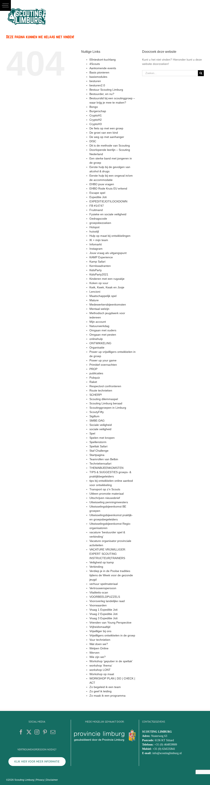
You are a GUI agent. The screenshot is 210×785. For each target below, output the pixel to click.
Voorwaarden (98, 605)
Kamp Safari (97, 261)
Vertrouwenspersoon (102, 588)
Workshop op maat (101, 674)
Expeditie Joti (98, 197)
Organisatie (96, 347)
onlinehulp (96, 339)
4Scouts (94, 63)
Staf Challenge (98, 450)
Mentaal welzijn (99, 308)
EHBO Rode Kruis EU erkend (108, 188)
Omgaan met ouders (102, 330)
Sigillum (94, 416)
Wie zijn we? (97, 657)
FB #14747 (96, 205)
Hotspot (94, 227)
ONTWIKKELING (100, 343)
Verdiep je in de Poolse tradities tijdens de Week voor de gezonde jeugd (111, 575)
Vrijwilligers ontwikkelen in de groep (112, 635)
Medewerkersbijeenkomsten (107, 304)
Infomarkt (95, 244)
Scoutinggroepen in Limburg (107, 407)
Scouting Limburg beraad (105, 403)
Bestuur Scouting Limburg (106, 89)
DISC (92, 141)
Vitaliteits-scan (98, 592)
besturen (95, 81)
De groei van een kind (103, 132)
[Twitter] (28, 732)
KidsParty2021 (98, 274)
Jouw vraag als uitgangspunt (108, 253)
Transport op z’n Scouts (104, 489)
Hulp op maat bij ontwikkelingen (109, 235)
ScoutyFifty (96, 412)
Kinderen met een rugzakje (106, 278)
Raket (93, 381)
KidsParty (95, 270)
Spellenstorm (97, 442)
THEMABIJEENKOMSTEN (106, 467)
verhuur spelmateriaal (103, 583)
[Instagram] (36, 732)
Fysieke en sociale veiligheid (107, 214)
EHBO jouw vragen (101, 184)
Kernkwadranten (100, 265)
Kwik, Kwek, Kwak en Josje (106, 287)
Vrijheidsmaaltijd (99, 626)
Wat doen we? (98, 644)
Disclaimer (52, 779)
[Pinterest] (44, 732)
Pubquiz (94, 377)
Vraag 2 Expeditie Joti (103, 614)
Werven (94, 652)
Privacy (40, 779)
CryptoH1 (95, 115)
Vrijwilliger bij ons (100, 631)
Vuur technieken (99, 639)
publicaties (96, 373)
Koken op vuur (98, 283)
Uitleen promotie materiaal (106, 493)
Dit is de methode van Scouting (109, 145)
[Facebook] (20, 732)
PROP (93, 369)
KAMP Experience (101, 257)
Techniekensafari (100, 463)
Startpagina (96, 455)
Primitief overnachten (103, 364)
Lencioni (94, 291)
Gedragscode (98, 218)
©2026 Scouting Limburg (20, 779)
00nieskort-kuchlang (102, 59)
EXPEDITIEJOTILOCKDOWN (108, 201)
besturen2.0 (97, 85)
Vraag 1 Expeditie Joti (103, 609)
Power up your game (102, 360)
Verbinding (96, 566)
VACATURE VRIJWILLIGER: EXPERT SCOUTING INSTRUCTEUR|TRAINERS (107, 554)
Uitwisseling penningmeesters (108, 502)
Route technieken (100, 390)
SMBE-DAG (97, 420)
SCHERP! (95, 394)
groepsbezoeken (100, 222)
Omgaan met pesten (102, 334)
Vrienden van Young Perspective (110, 622)
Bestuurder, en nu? (101, 94)
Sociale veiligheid (100, 424)
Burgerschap (97, 111)
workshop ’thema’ (100, 665)
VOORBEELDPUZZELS (104, 596)
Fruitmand (96, 210)
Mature (94, 300)
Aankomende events (102, 68)
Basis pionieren (99, 72)
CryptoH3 (95, 124)
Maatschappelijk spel (102, 296)
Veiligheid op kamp (101, 562)
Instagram (96, 248)
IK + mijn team (98, 240)
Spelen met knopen (102, 437)
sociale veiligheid (100, 429)
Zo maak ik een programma (107, 695)
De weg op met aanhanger (106, 137)
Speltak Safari (98, 446)
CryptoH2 (95, 119)
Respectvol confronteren (105, 386)
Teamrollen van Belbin (103, 459)
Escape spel (97, 192)
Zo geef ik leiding (100, 691)
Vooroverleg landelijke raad (107, 601)
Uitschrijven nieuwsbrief (104, 498)
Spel (92, 433)
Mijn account (97, 321)
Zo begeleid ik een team (105, 687)
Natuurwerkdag (99, 326)
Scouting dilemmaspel (103, 399)
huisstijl (94, 231)
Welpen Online (98, 648)
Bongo (93, 106)
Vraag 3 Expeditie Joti (103, 618)
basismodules (98, 76)
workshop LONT (100, 669)
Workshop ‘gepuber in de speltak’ (111, 661)
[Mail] (52, 732)
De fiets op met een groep (106, 128)
